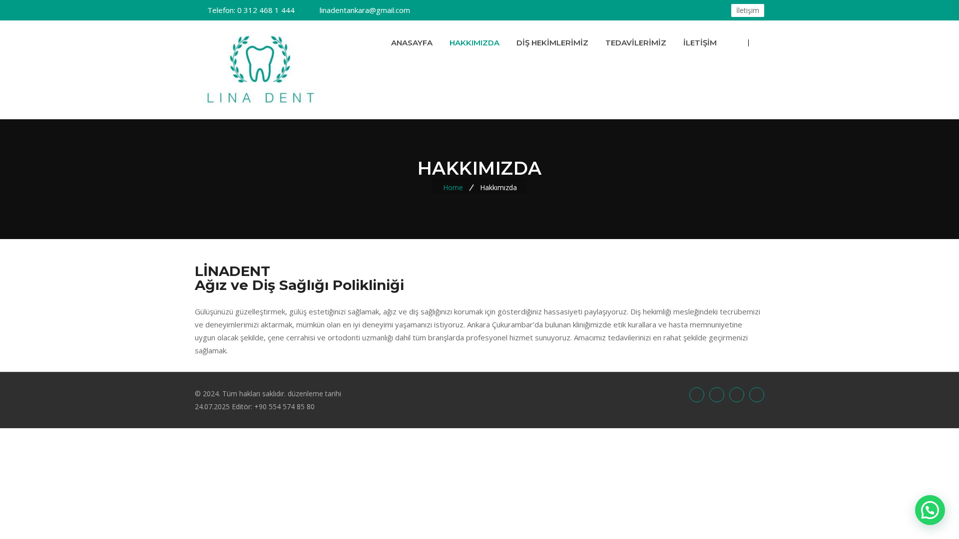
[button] (930, 510)
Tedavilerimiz (635, 42)
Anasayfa (412, 42)
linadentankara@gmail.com (365, 10)
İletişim (747, 10)
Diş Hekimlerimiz (552, 42)
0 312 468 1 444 (251, 10)
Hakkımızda (474, 42)
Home (453, 187)
